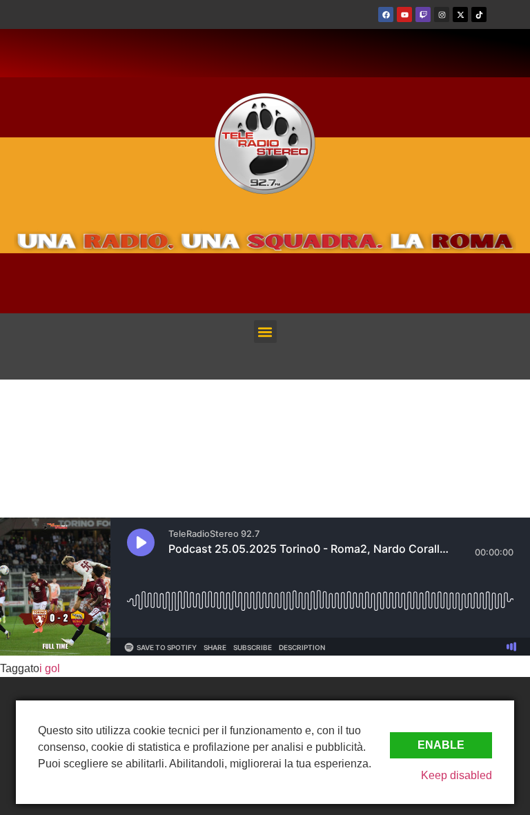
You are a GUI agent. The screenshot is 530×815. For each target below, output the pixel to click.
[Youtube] (404, 14)
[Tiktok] (479, 14)
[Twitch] (423, 14)
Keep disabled (456, 775)
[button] (265, 331)
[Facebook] (385, 14)
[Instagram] (441, 14)
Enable (441, 745)
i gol (49, 668)
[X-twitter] (460, 14)
